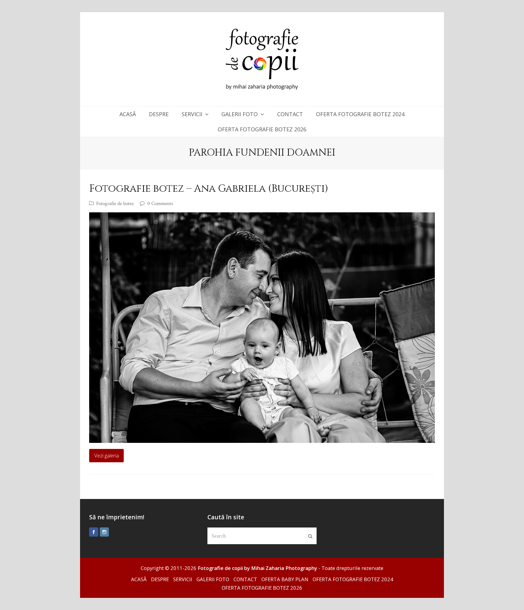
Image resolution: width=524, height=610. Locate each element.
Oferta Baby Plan (284, 579)
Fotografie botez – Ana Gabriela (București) (208, 188)
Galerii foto (212, 579)
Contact (245, 579)
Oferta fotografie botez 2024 (353, 579)
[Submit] (310, 536)
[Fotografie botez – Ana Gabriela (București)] (262, 327)
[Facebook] (93, 532)
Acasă (139, 579)
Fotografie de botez (115, 203)
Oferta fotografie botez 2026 (262, 587)
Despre (160, 579)
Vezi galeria (106, 455)
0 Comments (160, 203)
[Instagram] (104, 532)
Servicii (182, 579)
